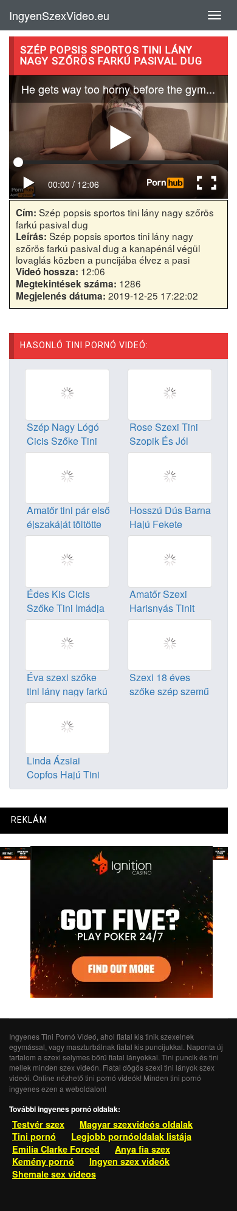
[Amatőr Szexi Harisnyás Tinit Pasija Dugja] (170, 560)
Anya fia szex (142, 1149)
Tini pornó (34, 1136)
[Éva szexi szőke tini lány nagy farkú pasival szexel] (67, 643)
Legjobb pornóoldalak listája (131, 1136)
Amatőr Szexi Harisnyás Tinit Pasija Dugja (161, 608)
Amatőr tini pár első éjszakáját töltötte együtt (68, 524)
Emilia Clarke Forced (56, 1149)
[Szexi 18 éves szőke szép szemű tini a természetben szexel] (170, 643)
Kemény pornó (43, 1161)
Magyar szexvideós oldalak (136, 1124)
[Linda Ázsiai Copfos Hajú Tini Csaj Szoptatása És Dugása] (67, 727)
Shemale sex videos (54, 1174)
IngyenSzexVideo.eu (59, 15)
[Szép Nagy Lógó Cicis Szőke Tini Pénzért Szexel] (67, 393)
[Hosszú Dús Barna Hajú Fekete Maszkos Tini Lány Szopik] (170, 477)
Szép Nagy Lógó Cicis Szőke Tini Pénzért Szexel (63, 441)
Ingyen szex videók (129, 1161)
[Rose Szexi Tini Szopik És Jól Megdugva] (170, 393)
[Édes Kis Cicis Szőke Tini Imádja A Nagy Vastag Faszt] (67, 560)
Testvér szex (38, 1124)
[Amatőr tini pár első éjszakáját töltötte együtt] (67, 477)
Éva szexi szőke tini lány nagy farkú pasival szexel (67, 691)
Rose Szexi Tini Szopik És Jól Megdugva (163, 441)
